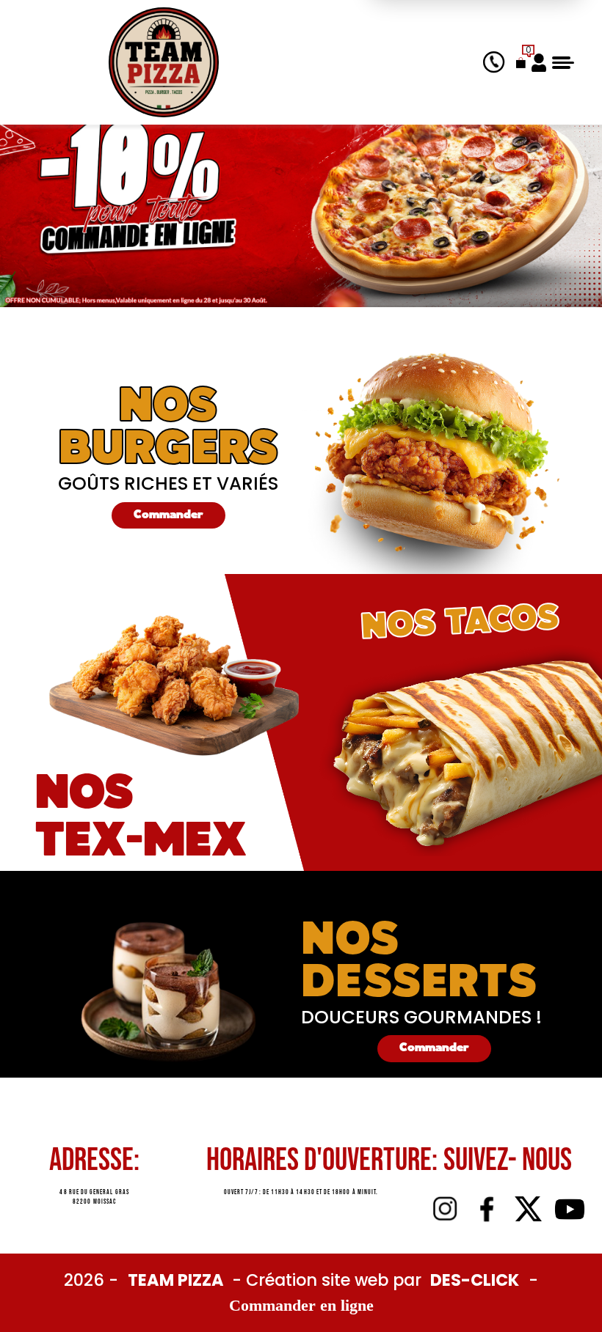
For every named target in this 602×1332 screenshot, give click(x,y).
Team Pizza (178, 1280)
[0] (520, 62)
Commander (168, 515)
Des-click (474, 1280)
